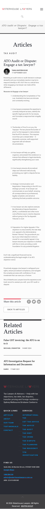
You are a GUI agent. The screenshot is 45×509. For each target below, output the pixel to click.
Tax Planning (30, 445)
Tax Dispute (28, 441)
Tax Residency (30, 448)
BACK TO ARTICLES (16, 310)
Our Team (9, 423)
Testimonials (11, 426)
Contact (8, 430)
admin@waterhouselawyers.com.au (18, 477)
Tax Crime (27, 437)
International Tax (30, 416)
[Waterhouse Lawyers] (16, 9)
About (7, 419)
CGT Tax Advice (30, 422)
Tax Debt (27, 433)
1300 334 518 (25, 2)
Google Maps (9, 470)
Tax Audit (27, 429)
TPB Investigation (30, 453)
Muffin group (27, 506)
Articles (8, 415)
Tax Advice (28, 425)
